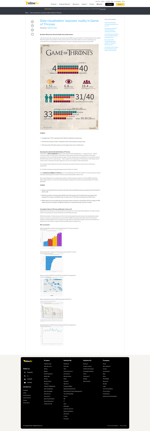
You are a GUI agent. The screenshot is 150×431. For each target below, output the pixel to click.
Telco (65, 368)
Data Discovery (48, 366)
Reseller (85, 378)
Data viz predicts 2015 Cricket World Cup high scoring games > (58, 275)
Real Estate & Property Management (73, 391)
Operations (66, 413)
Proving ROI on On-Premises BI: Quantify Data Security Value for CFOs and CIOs (111, 49)
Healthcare (66, 363)
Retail (65, 378)
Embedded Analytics (88, 371)
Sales (65, 403)
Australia (25, 390)
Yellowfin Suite (47, 363)
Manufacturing (67, 376)
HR (64, 398)
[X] (33, 376)
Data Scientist (86, 381)
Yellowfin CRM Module (49, 386)
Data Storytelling (48, 391)
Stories (46, 368)
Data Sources (47, 393)
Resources (105, 381)
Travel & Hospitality (68, 393)
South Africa (26, 402)
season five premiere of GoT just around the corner (59, 39)
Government (67, 373)
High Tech (66, 383)
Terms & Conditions (108, 388)
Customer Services (68, 408)
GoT (57, 141)
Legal (104, 386)
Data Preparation (48, 373)
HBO (70, 38)
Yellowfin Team (52, 28)
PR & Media (106, 378)
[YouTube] (33, 383)
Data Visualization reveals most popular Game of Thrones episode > (59, 228)
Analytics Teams (87, 366)
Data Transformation (49, 398)
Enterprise (66, 418)
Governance (47, 396)
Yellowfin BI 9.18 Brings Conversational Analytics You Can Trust (111, 24)
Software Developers (88, 368)
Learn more (103, 9)
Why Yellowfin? (107, 366)
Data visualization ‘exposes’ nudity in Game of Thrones (46, 12)
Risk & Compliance (68, 411)
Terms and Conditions (112, 425)
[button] (54, 4)
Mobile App (47, 376)
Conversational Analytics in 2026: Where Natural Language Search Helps (111, 30)
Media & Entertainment (69, 388)
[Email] (33, 34)
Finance (66, 396)
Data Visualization (48, 388)
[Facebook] (33, 30)
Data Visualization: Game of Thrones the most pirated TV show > (58, 252)
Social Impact (106, 371)
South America (27, 397)
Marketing (66, 406)
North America (27, 395)
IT (64, 401)
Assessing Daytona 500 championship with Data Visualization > (58, 325)
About (104, 363)
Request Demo (47, 381)
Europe (25, 400)
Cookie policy (106, 393)
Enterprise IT (86, 376)
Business (85, 363)
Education (66, 366)
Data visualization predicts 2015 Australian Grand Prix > (56, 299)
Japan (24, 392)
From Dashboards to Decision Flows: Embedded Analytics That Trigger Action (112, 36)
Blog (26, 12)
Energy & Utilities (68, 386)
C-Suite (65, 416)
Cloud (84, 373)
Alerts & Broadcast (49, 401)
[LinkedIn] (33, 26)
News (104, 376)
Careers (105, 368)
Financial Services (68, 371)
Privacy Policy (106, 391)
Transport (66, 381)
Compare (46, 383)
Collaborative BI (48, 403)
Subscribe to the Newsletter (110, 396)
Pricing (46, 378)
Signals (46, 371)
